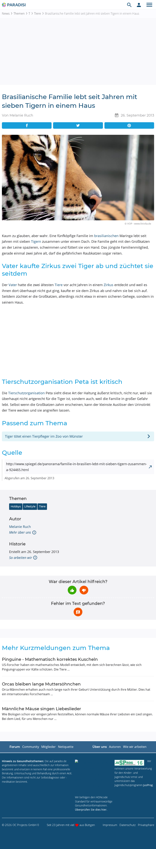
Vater (13, 284)
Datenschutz (127, 825)
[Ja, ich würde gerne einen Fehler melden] (78, 612)
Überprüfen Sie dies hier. (91, 809)
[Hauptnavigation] (149, 5)
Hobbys (16, 506)
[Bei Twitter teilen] (78, 125)
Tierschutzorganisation (26, 393)
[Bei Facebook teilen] (27, 125)
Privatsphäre (146, 825)
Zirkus (108, 284)
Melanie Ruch (20, 526)
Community (30, 747)
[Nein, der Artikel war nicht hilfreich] (84, 590)
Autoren (115, 747)
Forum (15, 747)
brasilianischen (106, 235)
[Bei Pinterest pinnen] (129, 125)
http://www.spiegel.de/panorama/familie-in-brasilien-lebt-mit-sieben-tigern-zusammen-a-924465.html (76, 467)
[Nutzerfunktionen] (139, 5)
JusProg (148, 785)
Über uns (99, 747)
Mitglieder (48, 747)
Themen (19, 13)
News (6, 13)
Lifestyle (29, 506)
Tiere (37, 13)
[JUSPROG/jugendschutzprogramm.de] (129, 763)
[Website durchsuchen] (129, 5)
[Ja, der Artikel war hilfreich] (72, 590)
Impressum (110, 825)
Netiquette (65, 747)
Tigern (36, 241)
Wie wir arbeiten (134, 747)
